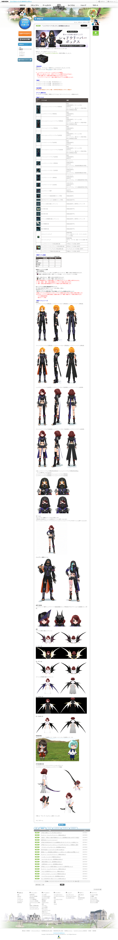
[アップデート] (25, 54)
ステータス (44, 905)
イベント (19, 897)
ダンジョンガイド (45, 921)
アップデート (20, 900)
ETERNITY (19, 902)
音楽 (55, 900)
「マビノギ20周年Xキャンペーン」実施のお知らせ (52, 871)
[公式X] (96, 28)
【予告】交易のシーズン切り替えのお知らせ (51, 832)
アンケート (80, 899)
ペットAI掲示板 (33, 899)
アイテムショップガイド (71, 896)
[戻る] (62, 825)
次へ (76, 881)
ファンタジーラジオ (58, 899)
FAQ (79, 896)
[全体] (25, 47)
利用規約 (28, 930)
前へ (48, 881)
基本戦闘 (44, 900)
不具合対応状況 (81, 897)
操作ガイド (44, 899)
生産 (43, 904)
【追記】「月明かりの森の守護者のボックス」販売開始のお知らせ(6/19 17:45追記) (60, 837)
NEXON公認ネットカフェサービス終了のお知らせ (52, 849)
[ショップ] (83, 5)
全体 (18, 894)
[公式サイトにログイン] (25, 33)
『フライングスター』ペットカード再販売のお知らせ (53, 873)
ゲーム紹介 (44, 894)
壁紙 (55, 902)
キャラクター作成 (45, 897)
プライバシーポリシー (35, 930)
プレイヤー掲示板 (33, 896)
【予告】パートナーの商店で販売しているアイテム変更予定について (57, 866)
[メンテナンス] (25, 52)
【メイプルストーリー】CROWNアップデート (21, 1)
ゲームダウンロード (58, 894)
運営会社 (23, 930)
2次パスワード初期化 (94, 900)
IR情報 (89, 930)
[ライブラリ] (71, 5)
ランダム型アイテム (70, 897)
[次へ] (78, 881)
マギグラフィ (45, 922)
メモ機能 (92, 896)
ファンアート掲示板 (34, 900)
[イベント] (25, 51)
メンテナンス (20, 899)
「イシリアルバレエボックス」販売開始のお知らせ (53, 876)
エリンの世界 (45, 907)
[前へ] (46, 881)
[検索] (62, 885)
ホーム (75, 22)
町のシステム (45, 908)
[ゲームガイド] (47, 5)
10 (73, 881)
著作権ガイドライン (68, 930)
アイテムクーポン (94, 899)
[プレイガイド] (96, 33)
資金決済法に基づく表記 (58, 930)
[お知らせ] (22, 5)
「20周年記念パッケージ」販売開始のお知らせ (52, 864)
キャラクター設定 (94, 894)
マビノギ (59, 8)
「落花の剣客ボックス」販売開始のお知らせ (51, 861)
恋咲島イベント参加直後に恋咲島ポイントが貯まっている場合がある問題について (60, 852)
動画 (55, 897)
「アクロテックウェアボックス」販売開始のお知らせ (53, 847)
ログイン (102, 1)
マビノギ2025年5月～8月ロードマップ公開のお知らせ (53, 878)
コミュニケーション (46, 910)
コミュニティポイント (34, 908)
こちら (49, 69)
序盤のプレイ (45, 911)
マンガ (55, 904)
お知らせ (80, 22)
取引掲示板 (32, 897)
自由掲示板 (32, 894)
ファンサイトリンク (34, 907)
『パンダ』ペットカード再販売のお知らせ (51, 857)
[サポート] (95, 5)
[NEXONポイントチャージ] (25, 60)
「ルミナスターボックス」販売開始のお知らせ (52, 859)
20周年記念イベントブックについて (49, 840)
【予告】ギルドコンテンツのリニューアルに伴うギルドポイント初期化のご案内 (59, 844)
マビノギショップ (70, 894)
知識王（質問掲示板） (34, 905)
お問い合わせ (81, 894)
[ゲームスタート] (25, 23)
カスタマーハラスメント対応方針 (80, 930)
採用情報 (94, 930)
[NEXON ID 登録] (25, 39)
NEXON (5, 1)
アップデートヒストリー (59, 896)
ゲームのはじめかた (46, 896)
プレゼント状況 (93, 897)
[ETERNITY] (25, 55)
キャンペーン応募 (94, 902)
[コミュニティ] (35, 5)
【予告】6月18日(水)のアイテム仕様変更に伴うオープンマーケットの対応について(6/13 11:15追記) (64, 842)
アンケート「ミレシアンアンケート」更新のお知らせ (53, 835)
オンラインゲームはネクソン (59, 932)
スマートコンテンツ (46, 913)
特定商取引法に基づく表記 (47, 930)
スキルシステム (45, 902)
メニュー (111, 1)
